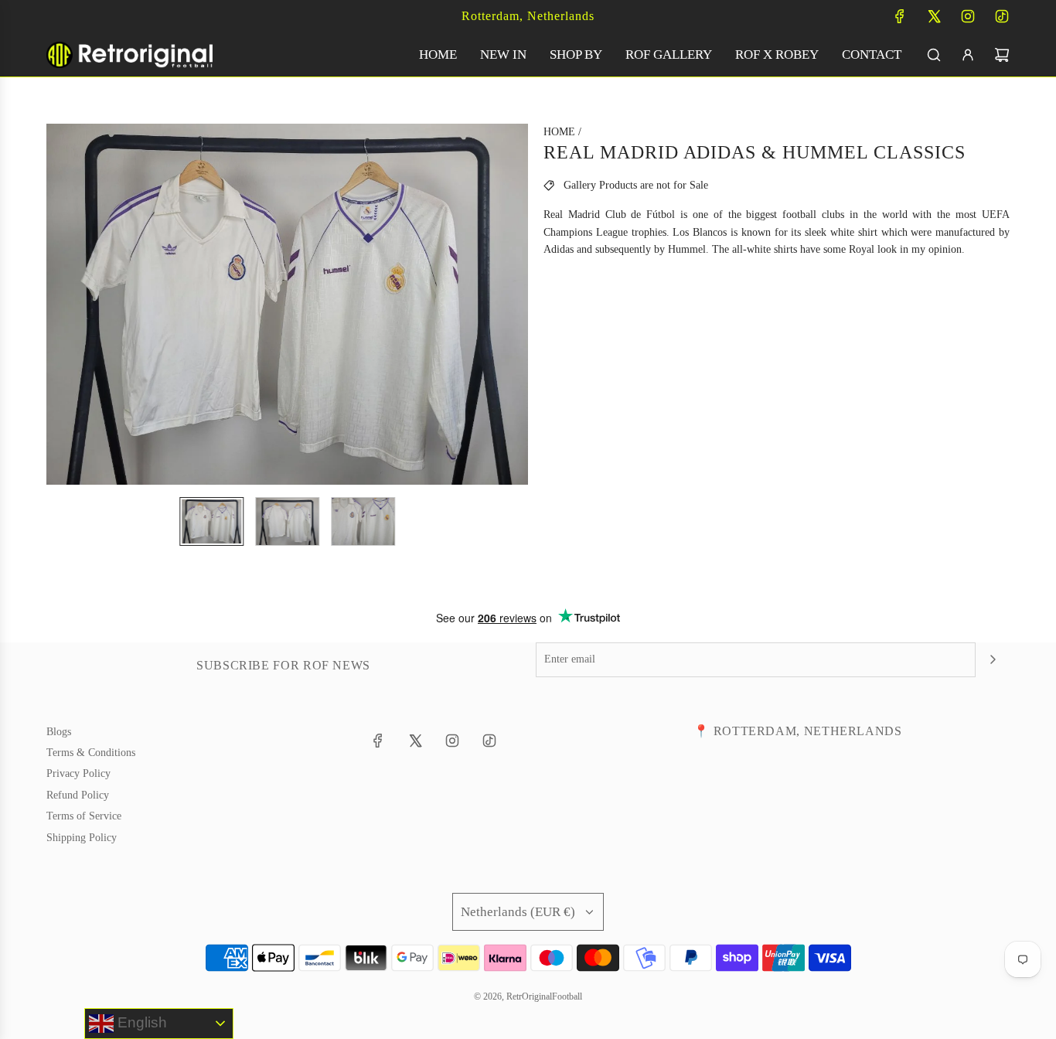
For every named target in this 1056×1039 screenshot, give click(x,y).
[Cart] (1002, 55)
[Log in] (968, 55)
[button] (58, 304)
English (140, 1022)
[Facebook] (900, 16)
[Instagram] (968, 16)
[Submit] (993, 659)
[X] (934, 16)
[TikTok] (1002, 16)
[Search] (934, 55)
